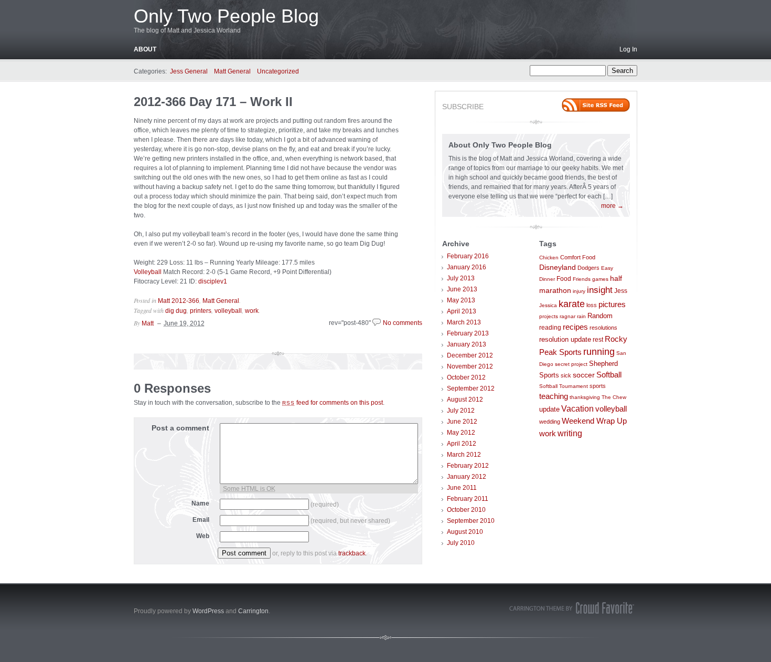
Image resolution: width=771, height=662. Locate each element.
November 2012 (470, 366)
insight (600, 290)
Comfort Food (577, 257)
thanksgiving (585, 397)
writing (570, 433)
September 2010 (471, 520)
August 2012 (465, 399)
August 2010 (465, 531)
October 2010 (466, 509)
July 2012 (461, 410)
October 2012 (466, 377)
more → (612, 205)
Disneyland (557, 267)
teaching (553, 396)
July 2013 (461, 278)
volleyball (228, 310)
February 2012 (468, 465)
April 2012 (461, 443)
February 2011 (467, 498)
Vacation (577, 408)
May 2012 (461, 432)
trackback (352, 553)
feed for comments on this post (332, 402)
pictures (612, 304)
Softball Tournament (563, 386)
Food (563, 278)
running (599, 351)
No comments (402, 323)
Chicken (549, 257)
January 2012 (466, 476)
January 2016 (466, 267)
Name (200, 503)
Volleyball (148, 272)
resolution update (565, 339)
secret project (571, 364)
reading (550, 327)
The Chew (614, 397)
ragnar (567, 316)
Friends (582, 279)
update (549, 409)
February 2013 (468, 333)
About (145, 49)
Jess (620, 291)
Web (202, 536)
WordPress (208, 611)
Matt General (232, 71)
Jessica (548, 305)
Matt (148, 323)
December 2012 (470, 355)
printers (200, 310)
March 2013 (464, 322)
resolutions (603, 327)
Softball (609, 374)
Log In (628, 49)
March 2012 (464, 454)
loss (591, 305)
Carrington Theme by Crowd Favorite (571, 608)
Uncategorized (278, 71)
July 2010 (461, 543)
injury (579, 291)
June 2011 (462, 487)
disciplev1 (212, 281)
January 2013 (466, 344)
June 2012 (462, 421)
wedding (549, 421)
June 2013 (462, 289)
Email (200, 519)
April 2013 (461, 311)
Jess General (189, 71)
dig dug (176, 310)
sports (598, 386)
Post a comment (180, 428)
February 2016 (468, 256)
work (252, 310)
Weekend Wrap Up (594, 420)
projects (548, 316)
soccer (584, 375)
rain (581, 316)
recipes (575, 326)
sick (566, 375)
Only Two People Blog (226, 16)
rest (598, 339)
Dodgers (588, 268)
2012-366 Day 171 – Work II (213, 101)
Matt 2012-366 (178, 300)
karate (572, 304)
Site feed (596, 105)
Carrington (253, 611)
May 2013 (461, 300)
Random (600, 316)
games (600, 279)
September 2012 (471, 388)
